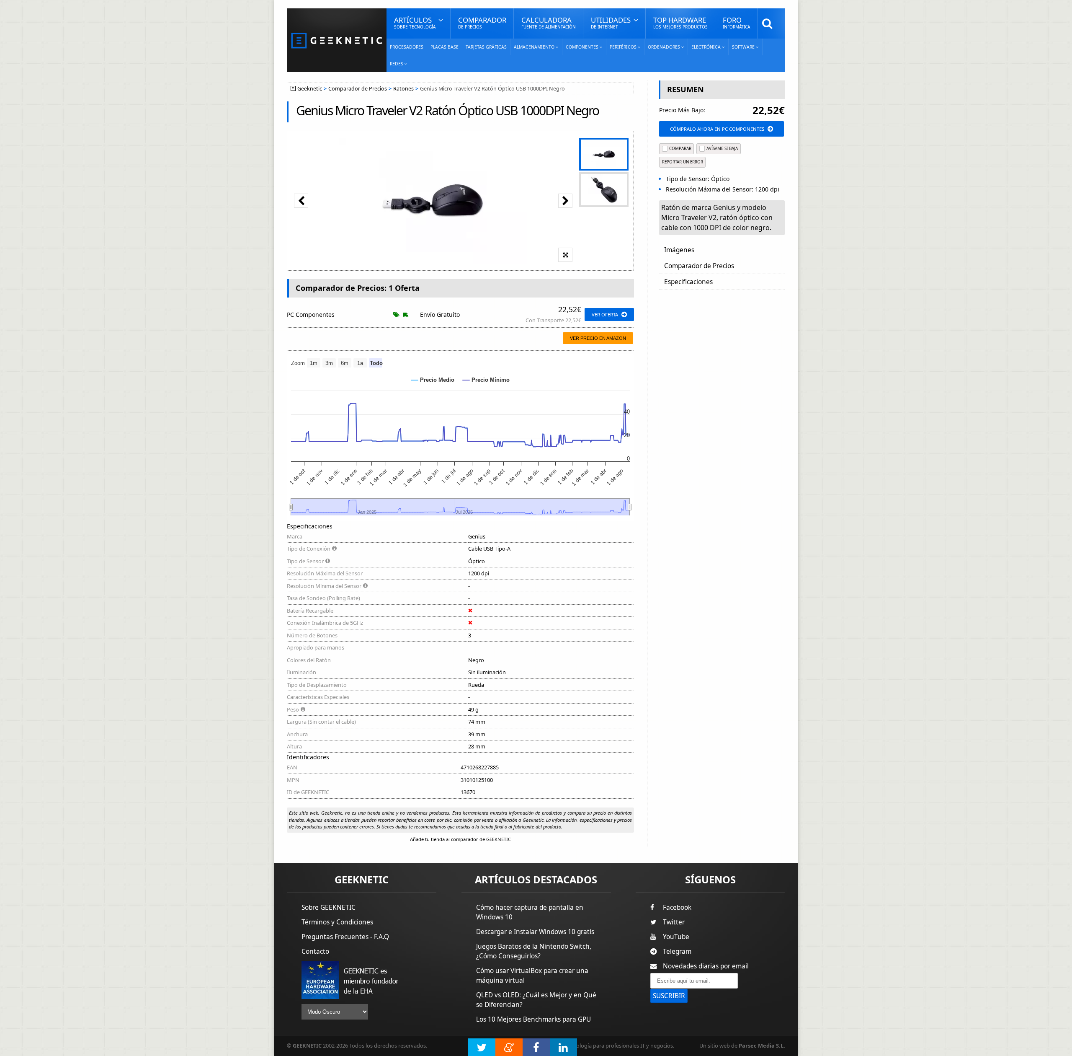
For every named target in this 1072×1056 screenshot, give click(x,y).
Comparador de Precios (357, 88)
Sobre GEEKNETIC (329, 907)
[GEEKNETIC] (336, 40)
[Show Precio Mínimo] (486, 380)
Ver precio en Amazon (598, 338)
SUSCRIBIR (669, 995)
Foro (736, 22)
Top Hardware (680, 22)
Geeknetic (309, 88)
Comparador (482, 22)
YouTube (676, 936)
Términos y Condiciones (337, 922)
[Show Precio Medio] (432, 380)
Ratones (403, 88)
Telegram (677, 951)
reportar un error (682, 162)
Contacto (315, 951)
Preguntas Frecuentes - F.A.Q (345, 936)
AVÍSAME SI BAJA (722, 148)
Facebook (677, 907)
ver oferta (605, 314)
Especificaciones (688, 281)
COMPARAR (680, 148)
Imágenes (679, 250)
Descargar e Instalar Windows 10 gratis (535, 931)
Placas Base (444, 47)
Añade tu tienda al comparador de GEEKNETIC (460, 839)
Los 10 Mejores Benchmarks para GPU (533, 1019)
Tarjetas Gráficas (486, 47)
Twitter (674, 922)
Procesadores (406, 47)
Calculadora (548, 22)
